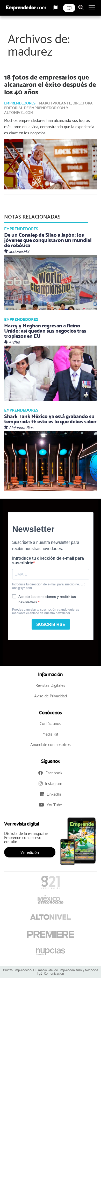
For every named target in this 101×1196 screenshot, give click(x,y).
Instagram (53, 783)
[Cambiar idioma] (55, 8)
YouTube (54, 804)
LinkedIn (54, 794)
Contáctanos (50, 723)
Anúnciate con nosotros (50, 744)
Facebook (54, 772)
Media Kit (50, 734)
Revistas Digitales (50, 685)
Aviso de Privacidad (50, 695)
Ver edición (29, 852)
